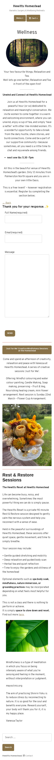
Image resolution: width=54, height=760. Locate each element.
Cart (35, 18)
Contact (29, 756)
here (21, 614)
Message (10, 252)
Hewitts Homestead (27, 6)
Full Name (16, 212)
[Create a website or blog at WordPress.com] (24, 756)
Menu (21, 18)
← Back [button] (6, 203)
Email (13, 232)
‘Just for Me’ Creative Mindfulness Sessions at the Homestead (27, 349)
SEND (10, 333)
